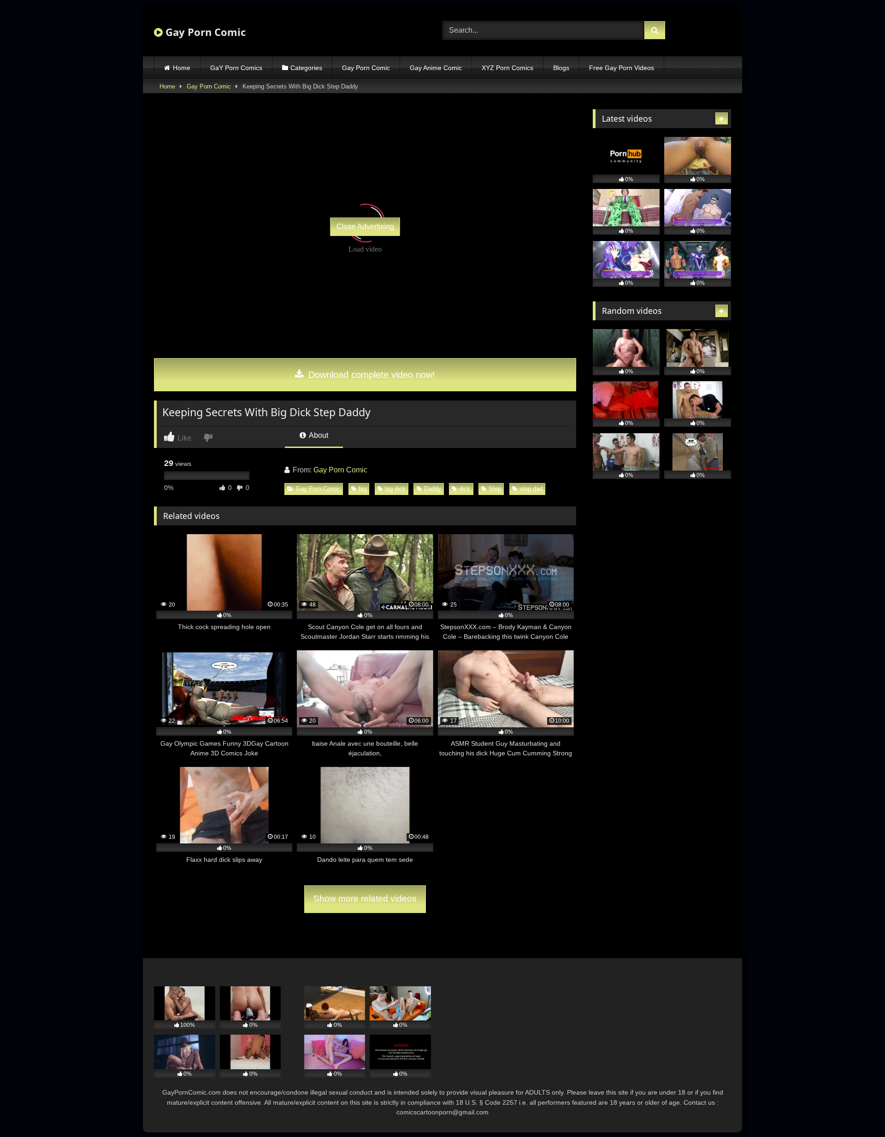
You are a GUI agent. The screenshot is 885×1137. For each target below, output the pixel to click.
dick (464, 488)
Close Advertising (365, 226)
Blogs (561, 67)
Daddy (432, 488)
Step (495, 488)
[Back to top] (856, 1110)
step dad (531, 488)
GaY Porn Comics (236, 67)
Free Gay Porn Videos (621, 67)
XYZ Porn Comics (507, 67)
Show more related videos (365, 898)
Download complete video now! (370, 375)
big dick (395, 488)
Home (181, 67)
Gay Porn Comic (204, 32)
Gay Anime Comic (436, 67)
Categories (306, 67)
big (362, 488)
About (317, 435)
